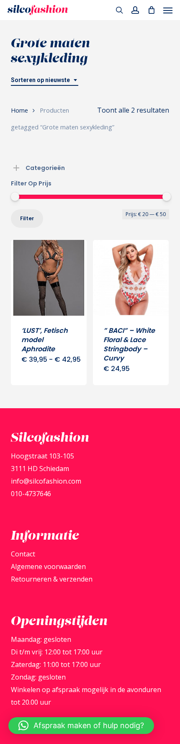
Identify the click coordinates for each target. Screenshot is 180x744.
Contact (23, 554)
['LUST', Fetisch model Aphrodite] (49, 278)
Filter (27, 218)
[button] (167, 10)
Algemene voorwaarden (48, 566)
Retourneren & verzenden (52, 579)
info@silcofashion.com (46, 481)
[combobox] (44, 80)
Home (19, 110)
